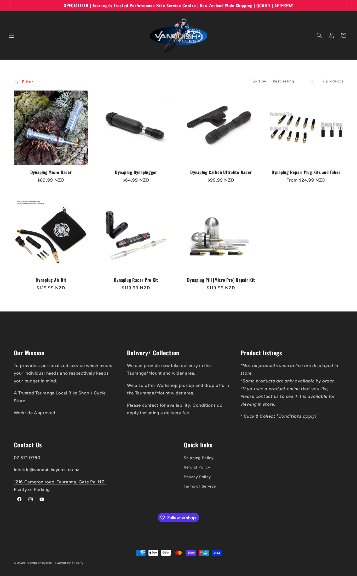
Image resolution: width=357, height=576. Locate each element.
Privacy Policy (197, 477)
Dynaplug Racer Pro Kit (136, 280)
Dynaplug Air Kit (51, 280)
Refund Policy (197, 467)
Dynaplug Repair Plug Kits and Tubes (306, 172)
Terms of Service (200, 486)
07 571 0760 (27, 457)
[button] (11, 35)
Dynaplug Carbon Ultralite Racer (221, 172)
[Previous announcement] (10, 5)
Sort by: (259, 81)
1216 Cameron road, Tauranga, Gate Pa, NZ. (60, 481)
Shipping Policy (199, 457)
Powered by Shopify (68, 563)
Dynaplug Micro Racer (51, 172)
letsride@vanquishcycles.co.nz (46, 469)
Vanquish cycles (39, 563)
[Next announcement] (346, 5)
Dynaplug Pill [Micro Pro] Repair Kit (221, 280)
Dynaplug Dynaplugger (136, 172)
